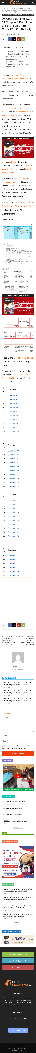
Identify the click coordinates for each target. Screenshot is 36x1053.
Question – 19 (13, 482)
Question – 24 (13, 512)
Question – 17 (13, 475)
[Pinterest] (19, 39)
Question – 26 (13, 520)
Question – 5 (13, 411)
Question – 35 (13, 571)
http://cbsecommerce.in (18, 669)
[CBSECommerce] (18, 657)
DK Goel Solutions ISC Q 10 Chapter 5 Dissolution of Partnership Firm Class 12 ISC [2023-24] (9, 640)
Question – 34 (13, 567)
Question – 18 (13, 479)
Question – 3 (13, 403)
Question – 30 (13, 536)
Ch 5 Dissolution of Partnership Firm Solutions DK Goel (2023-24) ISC (18, 14)
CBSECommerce (7, 34)
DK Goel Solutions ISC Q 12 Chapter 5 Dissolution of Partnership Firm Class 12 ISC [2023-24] (26, 640)
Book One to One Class (10, 841)
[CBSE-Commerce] (18, 983)
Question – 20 (13, 486)
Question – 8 (13, 423)
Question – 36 (13, 575)
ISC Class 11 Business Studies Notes (14, 801)
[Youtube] (25, 1018)
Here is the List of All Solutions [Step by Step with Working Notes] (17, 64)
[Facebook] (10, 39)
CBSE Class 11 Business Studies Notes (15, 821)
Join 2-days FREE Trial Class (11, 931)
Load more (17, 827)
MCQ (4, 833)
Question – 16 (13, 471)
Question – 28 (13, 528)
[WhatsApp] (23, 39)
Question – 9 (13, 427)
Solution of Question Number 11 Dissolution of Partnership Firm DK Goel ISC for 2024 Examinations (18, 55)
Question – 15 (13, 467)
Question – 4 (13, 407)
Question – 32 (13, 559)
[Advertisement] (18, 599)
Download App (7, 760)
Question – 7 (13, 419)
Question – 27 (13, 524)
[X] (14, 39)
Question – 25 (13, 516)
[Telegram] (20, 1018)
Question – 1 (13, 395)
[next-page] (6, 706)
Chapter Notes (8, 797)
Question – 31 (13, 556)
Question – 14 (13, 463)
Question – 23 (13, 508)
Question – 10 (13, 431)
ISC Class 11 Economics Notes (12, 808)
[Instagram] (15, 1018)
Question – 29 (13, 532)
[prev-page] (3, 706)
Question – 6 (13, 415)
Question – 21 (13, 500)
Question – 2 (13, 399)
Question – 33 (13, 563)
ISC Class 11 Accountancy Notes (13, 814)
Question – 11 (13, 451)
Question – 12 (13, 455)
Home (3, 8)
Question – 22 (13, 504)
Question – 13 (13, 459)
